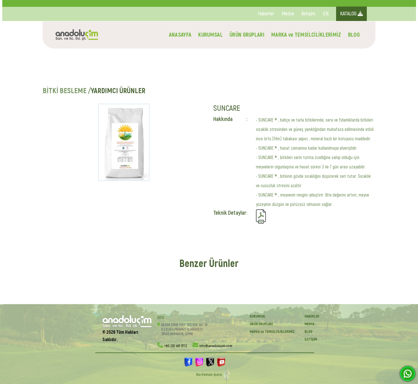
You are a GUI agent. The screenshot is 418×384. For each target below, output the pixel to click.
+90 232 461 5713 (175, 346)
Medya (288, 14)
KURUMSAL (210, 34)
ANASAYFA (180, 34)
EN (325, 14)
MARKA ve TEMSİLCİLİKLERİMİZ (306, 34)
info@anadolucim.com (215, 346)
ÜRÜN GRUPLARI (246, 34)
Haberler (266, 14)
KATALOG (349, 14)
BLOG (354, 34)
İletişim (308, 14)
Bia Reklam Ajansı (209, 374)
